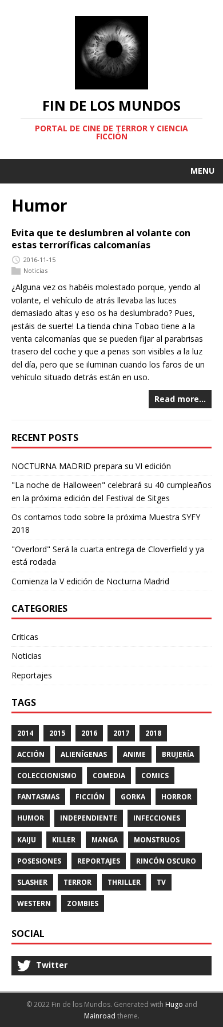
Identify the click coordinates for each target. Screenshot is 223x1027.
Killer (63, 840)
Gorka (133, 797)
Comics (155, 775)
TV (161, 882)
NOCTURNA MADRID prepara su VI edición (91, 465)
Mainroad (100, 1016)
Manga (104, 840)
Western (34, 903)
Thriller (124, 882)
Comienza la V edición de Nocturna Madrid (90, 581)
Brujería (178, 754)
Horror (176, 797)
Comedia (109, 775)
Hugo (174, 1004)
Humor (30, 818)
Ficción (90, 797)
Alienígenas (84, 754)
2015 (57, 733)
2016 (89, 733)
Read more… (180, 398)
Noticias (35, 270)
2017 (121, 733)
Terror (77, 882)
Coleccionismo (47, 775)
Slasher (32, 882)
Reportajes (31, 675)
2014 (25, 733)
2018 (153, 733)
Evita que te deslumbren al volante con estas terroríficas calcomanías (100, 239)
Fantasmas (38, 797)
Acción (31, 754)
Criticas (24, 636)
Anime (134, 754)
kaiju (26, 840)
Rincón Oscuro (166, 861)
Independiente (88, 818)
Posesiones (39, 861)
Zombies (82, 903)
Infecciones (156, 818)
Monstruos (157, 840)
